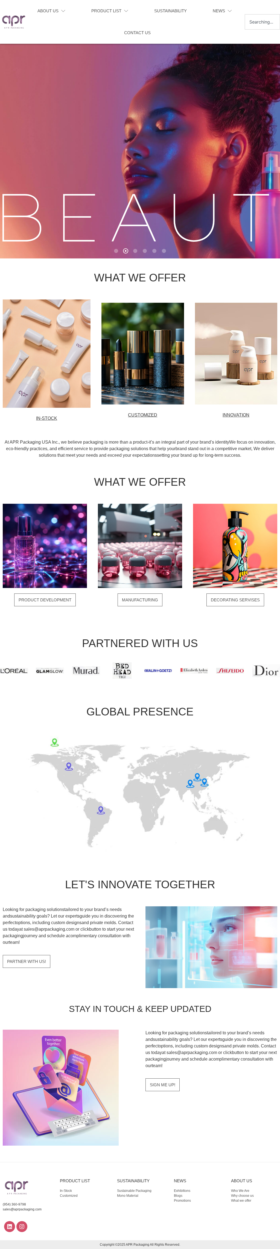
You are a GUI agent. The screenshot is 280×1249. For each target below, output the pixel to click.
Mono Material (127, 1196)
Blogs (178, 1196)
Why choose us (242, 1196)
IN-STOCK (46, 418)
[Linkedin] (9, 1226)
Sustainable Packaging (134, 1191)
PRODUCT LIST (106, 10)
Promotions (182, 1201)
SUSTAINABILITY (170, 10)
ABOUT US (48, 10)
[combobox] (262, 22)
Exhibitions (182, 1191)
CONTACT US (137, 32)
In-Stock (66, 1191)
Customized (69, 1196)
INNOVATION (236, 415)
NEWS (219, 10)
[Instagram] (21, 1226)
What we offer (241, 1201)
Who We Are (240, 1191)
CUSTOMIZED (142, 415)
